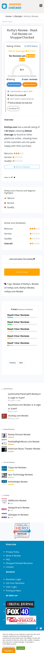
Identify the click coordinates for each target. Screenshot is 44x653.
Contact (10, 566)
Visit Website (12, 108)
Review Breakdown (14, 84)
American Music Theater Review (24, 448)
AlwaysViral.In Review (18, 507)
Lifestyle (17, 16)
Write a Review (30, 84)
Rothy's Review (26, 287)
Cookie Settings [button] (9, 648)
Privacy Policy (12, 551)
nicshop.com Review (18, 415)
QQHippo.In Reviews (18, 514)
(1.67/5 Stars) (30, 46)
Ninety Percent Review (19, 434)
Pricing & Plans (13, 590)
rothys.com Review (13, 291)
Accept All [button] (21, 648)
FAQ (8, 559)
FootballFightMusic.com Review (23, 441)
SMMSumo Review (17, 500)
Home (9, 16)
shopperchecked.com (22, 531)
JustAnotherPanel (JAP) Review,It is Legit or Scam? (24, 395)
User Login (11, 586)
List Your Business (15, 583)
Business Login (13, 579)
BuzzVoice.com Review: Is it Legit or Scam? (24, 406)
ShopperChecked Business (19, 563)
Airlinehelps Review (18, 481)
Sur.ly (26, 536)
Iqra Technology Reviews (20, 474)
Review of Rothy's (22, 283)
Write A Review (23, 272)
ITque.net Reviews (17, 467)
